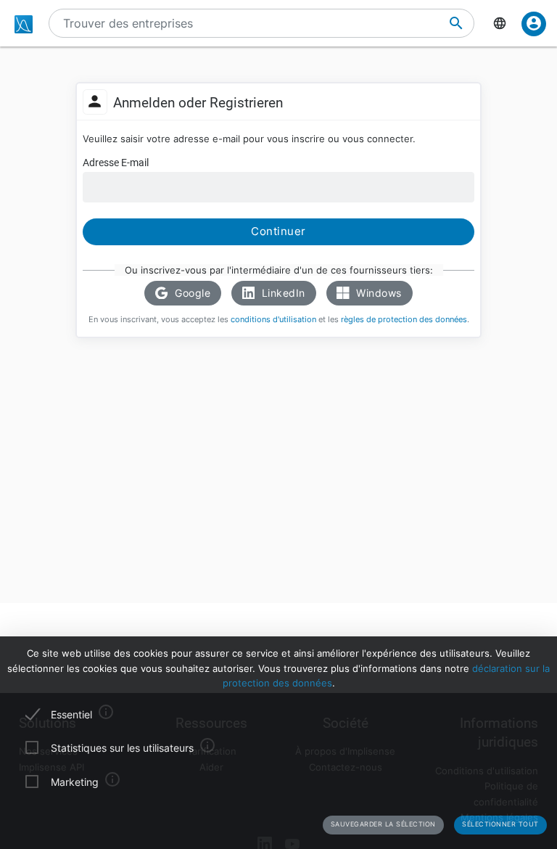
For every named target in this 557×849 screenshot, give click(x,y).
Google (191, 293)
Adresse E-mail (116, 162)
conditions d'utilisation (273, 319)
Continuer (278, 231)
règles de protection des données (404, 319)
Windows (377, 293)
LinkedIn (281, 293)
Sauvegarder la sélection (383, 824)
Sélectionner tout (500, 824)
